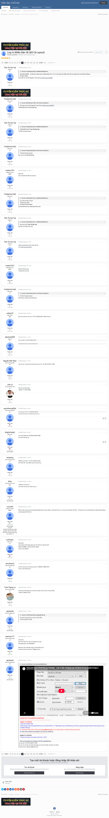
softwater (10, 540)
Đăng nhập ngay (79, 772)
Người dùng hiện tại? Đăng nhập (89, 2)
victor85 (10, 507)
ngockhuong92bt (10, 408)
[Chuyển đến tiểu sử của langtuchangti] (10, 441)
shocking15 (10, 564)
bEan (10, 481)
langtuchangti (10, 432)
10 (25, 62)
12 (31, 62)
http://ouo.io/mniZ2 (26, 247)
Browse (48, 7)
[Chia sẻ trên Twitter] (2, 789)
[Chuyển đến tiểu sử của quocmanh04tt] (3, 53)
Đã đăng (24, 67)
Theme (51, 812)
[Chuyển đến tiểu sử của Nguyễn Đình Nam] (10, 370)
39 (106, 52)
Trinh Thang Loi (10, 587)
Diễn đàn (5, 7)
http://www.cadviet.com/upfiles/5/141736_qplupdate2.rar (35, 741)
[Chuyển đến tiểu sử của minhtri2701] (10, 180)
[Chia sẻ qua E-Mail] (21, 789)
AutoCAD (4, 10)
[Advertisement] (54, 29)
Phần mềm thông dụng (14, 10)
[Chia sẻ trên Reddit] (15, 789)
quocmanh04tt (13, 54)
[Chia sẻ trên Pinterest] (23, 789)
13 (33, 62)
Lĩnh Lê (10, 385)
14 (36, 62)
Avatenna (9, 458)
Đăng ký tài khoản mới (29, 772)
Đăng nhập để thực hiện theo (86, 52)
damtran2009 (10, 337)
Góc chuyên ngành (43, 10)
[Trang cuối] (45, 63)
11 (28, 62)
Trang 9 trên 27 (51, 62)
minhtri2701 (9, 170)
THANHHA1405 (10, 99)
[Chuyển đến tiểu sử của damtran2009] (10, 346)
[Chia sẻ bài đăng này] (105, 67)
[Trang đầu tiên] (2, 63)
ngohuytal (9, 611)
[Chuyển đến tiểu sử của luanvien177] (10, 646)
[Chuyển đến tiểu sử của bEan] (10, 491)
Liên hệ (58, 812)
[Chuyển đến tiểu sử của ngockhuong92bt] (10, 418)
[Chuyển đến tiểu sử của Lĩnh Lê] (10, 394)
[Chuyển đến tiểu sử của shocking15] (10, 573)
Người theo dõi (98, 52)
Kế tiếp (41, 62)
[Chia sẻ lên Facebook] (5, 789)
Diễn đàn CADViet (10, 2)
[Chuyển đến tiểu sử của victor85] (10, 516)
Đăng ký (104, 2)
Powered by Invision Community (54, 815)
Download (15, 7)
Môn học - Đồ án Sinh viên (29, 10)
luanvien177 (9, 636)
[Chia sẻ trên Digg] (10, 789)
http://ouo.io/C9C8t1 (47, 78)
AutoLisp (25, 7)
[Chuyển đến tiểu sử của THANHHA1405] (10, 108)
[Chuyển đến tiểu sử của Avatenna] (10, 467)
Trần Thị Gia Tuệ (10, 68)
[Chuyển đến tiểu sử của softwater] (10, 549)
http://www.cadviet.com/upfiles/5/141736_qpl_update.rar (37, 731)
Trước (6, 62)
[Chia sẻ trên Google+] (8, 789)
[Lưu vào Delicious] (13, 789)
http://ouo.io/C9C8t (48, 105)
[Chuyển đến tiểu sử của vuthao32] (10, 322)
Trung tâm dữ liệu (55, 10)
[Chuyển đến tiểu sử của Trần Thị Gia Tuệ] (10, 77)
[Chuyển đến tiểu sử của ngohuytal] (10, 620)
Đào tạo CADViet (36, 7)
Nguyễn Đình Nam (10, 361)
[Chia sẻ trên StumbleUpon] (18, 789)
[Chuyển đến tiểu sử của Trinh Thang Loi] (10, 596)
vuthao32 (9, 313)
